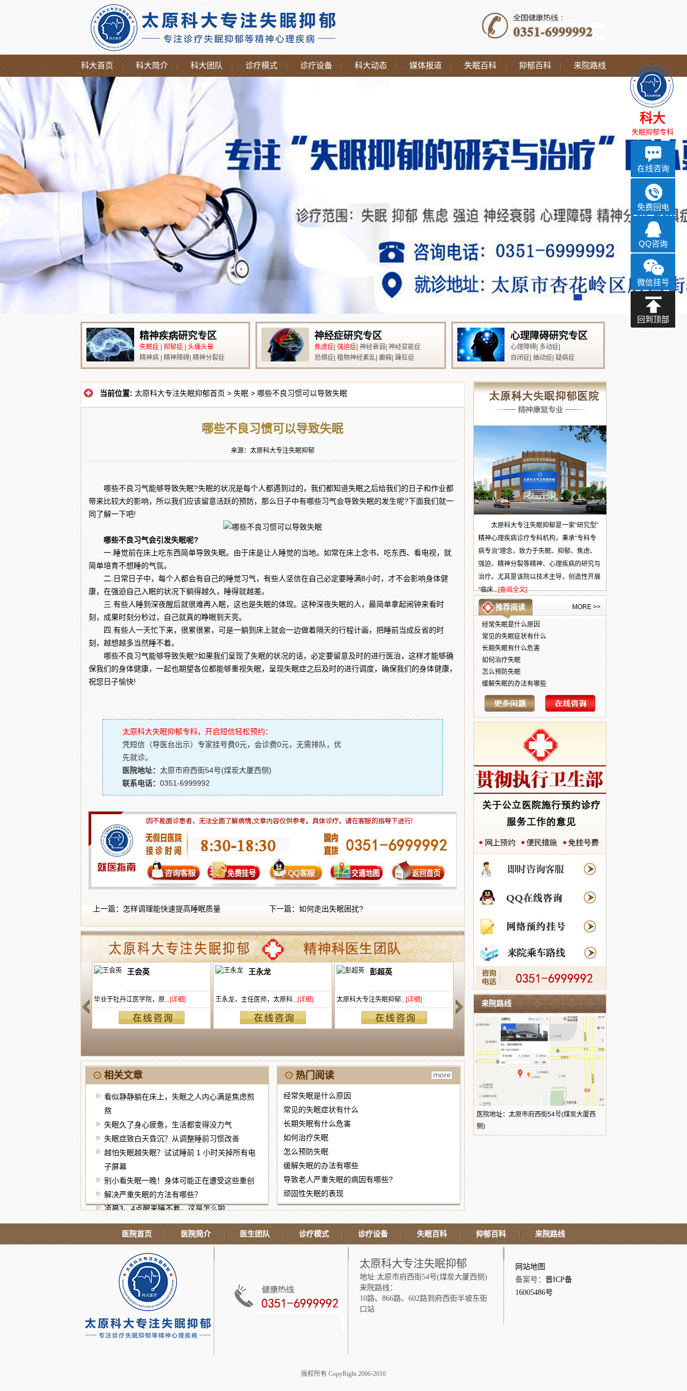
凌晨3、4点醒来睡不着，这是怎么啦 (164, 1208)
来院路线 (590, 65)
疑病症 (565, 357)
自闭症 (520, 357)
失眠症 (149, 347)
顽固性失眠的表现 (313, 1193)
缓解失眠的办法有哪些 (321, 1165)
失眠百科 (480, 65)
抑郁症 (173, 347)
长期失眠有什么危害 (317, 1123)
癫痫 (385, 357)
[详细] (178, 999)
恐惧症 (324, 357)
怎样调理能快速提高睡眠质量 (172, 908)
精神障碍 (176, 357)
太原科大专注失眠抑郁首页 (180, 393)
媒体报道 (426, 65)
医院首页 (137, 1234)
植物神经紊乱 (356, 357)
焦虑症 (324, 347)
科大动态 (371, 65)
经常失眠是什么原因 (317, 1095)
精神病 (149, 357)
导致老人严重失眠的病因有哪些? (338, 1179)
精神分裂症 (209, 357)
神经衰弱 (372, 347)
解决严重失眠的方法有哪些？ (153, 1194)
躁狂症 (404, 357)
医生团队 (255, 1234)
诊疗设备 (316, 65)
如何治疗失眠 (305, 1137)
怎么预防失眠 (305, 1151)
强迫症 (346, 347)
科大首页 (97, 65)
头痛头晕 (201, 347)
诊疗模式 (261, 65)
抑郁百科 (535, 65)
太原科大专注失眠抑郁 (282, 450)
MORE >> (586, 607)
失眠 (241, 393)
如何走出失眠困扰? (331, 908)
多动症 (549, 347)
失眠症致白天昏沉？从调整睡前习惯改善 (171, 1138)
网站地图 (530, 1267)
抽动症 (542, 357)
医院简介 (196, 1234)
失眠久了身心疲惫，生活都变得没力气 (168, 1124)
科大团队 (207, 65)
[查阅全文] (512, 589)
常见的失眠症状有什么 (321, 1109)
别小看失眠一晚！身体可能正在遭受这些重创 (179, 1180)
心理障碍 (523, 347)
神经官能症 (405, 347)
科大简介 (152, 65)
